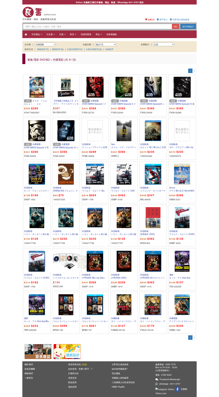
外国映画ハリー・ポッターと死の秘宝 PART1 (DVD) (36, 234)
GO (175, 26)
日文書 (49, 34)
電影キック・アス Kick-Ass (179, 276)
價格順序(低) (58, 49)
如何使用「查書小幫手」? (80, 368)
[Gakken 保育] (67, 351)
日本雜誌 (36, 34)
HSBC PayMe (118, 386)
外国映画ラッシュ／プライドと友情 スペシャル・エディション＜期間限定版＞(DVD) (94, 149)
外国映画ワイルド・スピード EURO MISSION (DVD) (182, 234)
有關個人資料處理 (120, 377)
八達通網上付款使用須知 (123, 382)
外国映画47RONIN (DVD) (118, 276)
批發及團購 (30, 368)
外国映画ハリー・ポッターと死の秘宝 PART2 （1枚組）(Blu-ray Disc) (94, 236)
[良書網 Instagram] (165, 388)
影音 (72, 34)
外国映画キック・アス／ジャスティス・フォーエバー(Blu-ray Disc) (36, 192)
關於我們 (29, 364)
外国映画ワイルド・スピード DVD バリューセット (123, 190)
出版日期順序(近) (75, 49)
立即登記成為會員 (180, 19)
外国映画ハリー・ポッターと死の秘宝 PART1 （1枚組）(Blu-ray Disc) (65, 236)
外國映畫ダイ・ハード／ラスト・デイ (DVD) (123, 321)
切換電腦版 (111, 34)
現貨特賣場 (86, 34)
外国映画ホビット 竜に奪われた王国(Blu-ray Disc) (153, 147)
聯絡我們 (29, 373)
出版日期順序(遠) (94, 49)
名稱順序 (109, 49)
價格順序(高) (43, 49)
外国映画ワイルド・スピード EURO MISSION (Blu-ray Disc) (36, 277)
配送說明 (72, 382)
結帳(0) (151, 19)
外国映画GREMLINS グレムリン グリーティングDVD (65, 190)
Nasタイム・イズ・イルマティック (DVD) (123, 147)
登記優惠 (116, 373)
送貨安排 (72, 377)
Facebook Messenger (170, 379)
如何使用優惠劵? (120, 368)
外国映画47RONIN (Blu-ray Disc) (93, 276)
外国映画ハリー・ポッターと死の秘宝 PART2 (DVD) (123, 234)
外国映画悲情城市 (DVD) (147, 233)
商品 (98, 34)
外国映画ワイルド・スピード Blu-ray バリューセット (93, 190)
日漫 (61, 34)
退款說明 (72, 386)
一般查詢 (29, 377)
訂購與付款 (73, 373)
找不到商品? (188, 26)
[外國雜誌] (38, 351)
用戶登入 (163, 19)
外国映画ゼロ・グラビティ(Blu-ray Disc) (181, 147)
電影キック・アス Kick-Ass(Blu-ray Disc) (36, 321)
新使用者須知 (77, 364)
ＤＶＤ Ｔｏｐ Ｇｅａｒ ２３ (36, 102)
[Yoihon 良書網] (43, 13)
